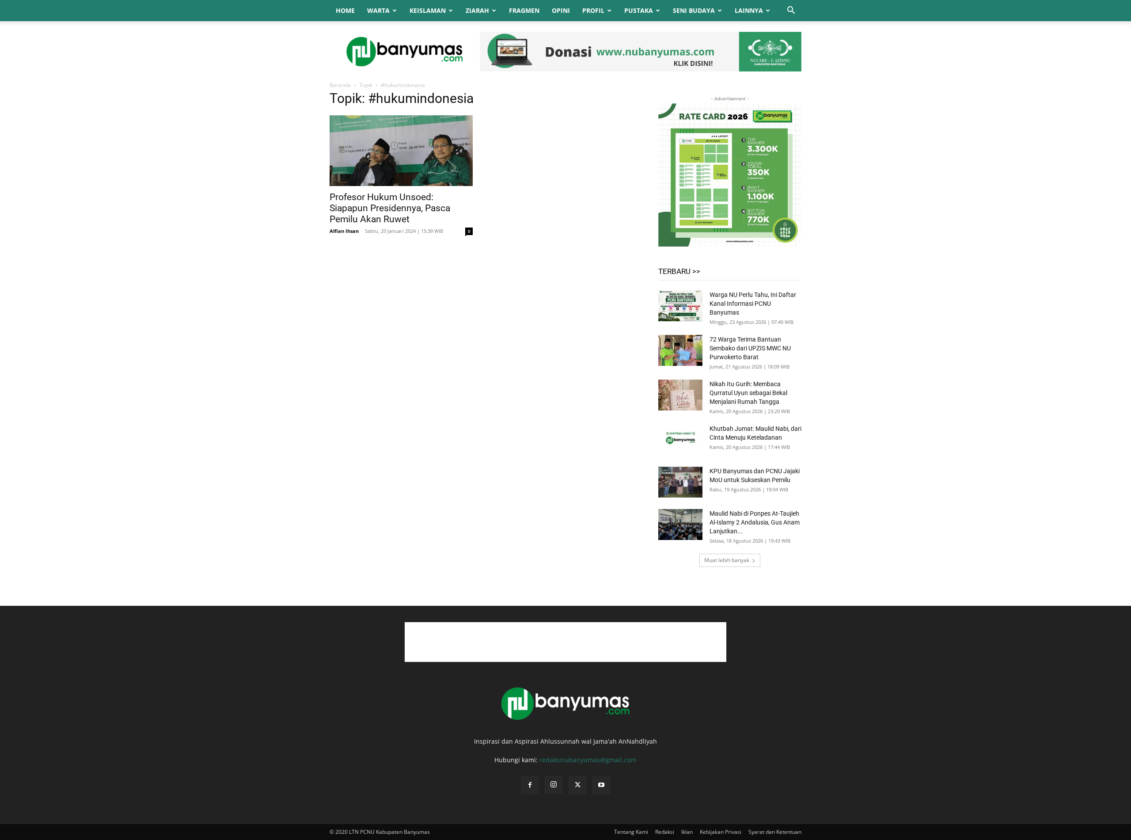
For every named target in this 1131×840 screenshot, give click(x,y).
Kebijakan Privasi (720, 832)
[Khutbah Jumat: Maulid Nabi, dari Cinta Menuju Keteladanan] (680, 439)
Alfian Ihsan (344, 231)
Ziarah (477, 10)
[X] (577, 785)
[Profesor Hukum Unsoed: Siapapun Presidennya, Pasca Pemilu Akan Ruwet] (401, 150)
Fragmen (524, 10)
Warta (378, 10)
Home (345, 10)
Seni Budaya (694, 10)
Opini (561, 10)
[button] (790, 11)
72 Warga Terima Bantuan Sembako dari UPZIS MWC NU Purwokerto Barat (750, 348)
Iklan (687, 832)
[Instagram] (553, 785)
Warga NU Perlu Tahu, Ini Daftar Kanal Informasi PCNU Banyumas (753, 303)
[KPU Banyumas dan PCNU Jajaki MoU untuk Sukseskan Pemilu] (680, 482)
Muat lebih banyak (726, 560)
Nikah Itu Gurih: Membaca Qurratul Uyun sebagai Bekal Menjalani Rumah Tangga (748, 392)
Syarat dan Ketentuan (774, 832)
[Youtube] (601, 785)
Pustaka (638, 10)
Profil (593, 10)
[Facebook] (530, 785)
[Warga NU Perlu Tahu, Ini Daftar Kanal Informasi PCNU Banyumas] (680, 305)
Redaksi (664, 832)
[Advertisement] (565, 642)
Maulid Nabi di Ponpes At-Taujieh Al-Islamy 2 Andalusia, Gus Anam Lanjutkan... (755, 522)
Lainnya (749, 10)
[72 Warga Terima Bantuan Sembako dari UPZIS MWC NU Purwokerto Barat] (680, 350)
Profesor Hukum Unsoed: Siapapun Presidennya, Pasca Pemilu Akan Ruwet (390, 208)
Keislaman (428, 10)
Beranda (340, 85)
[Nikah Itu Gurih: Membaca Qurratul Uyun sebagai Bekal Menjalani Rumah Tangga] (680, 395)
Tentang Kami (631, 832)
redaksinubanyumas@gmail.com (587, 760)
